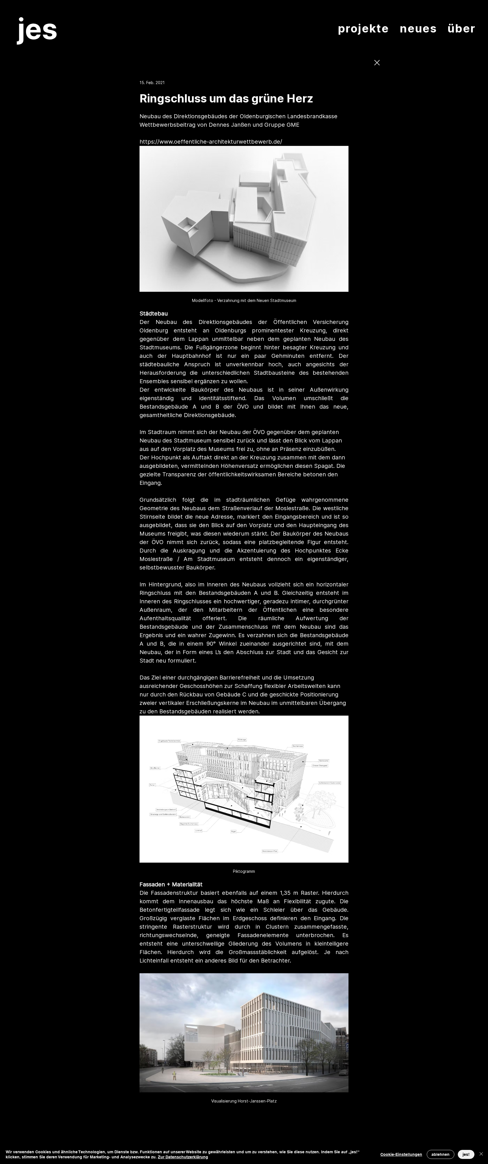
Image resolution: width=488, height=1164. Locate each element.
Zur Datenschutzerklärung (183, 1157)
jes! (466, 1154)
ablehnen (441, 1154)
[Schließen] (481, 1154)
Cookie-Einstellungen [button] (401, 1154)
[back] (376, 62)
